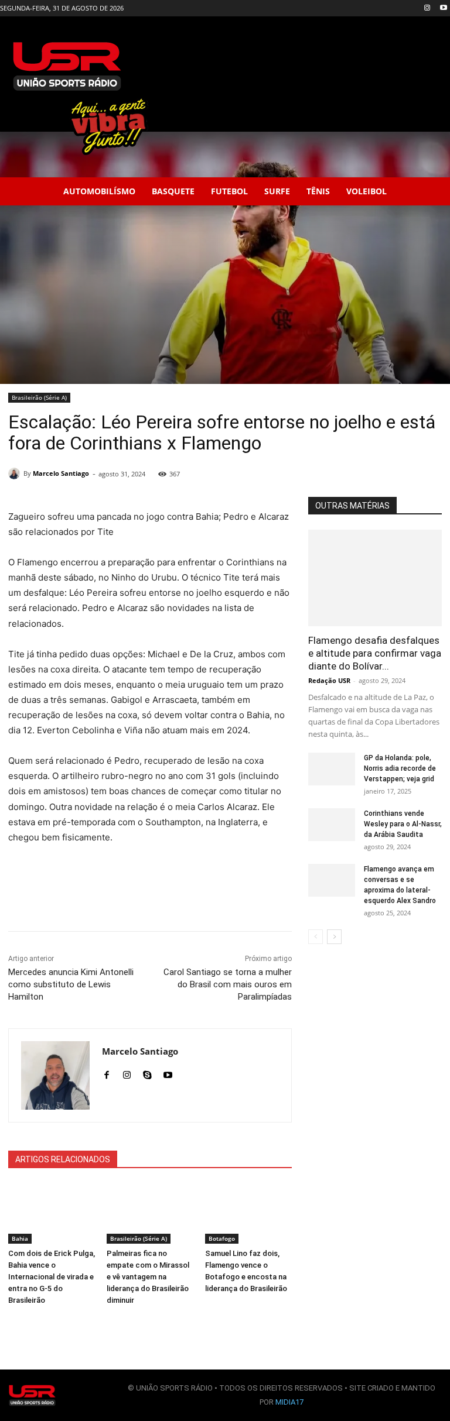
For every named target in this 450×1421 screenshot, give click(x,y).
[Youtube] (443, 8)
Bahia (20, 1238)
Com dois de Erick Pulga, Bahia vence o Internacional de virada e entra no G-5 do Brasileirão (51, 1277)
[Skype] (147, 1072)
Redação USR (329, 680)
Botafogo (222, 1238)
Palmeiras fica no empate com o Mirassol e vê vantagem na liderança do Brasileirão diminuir (148, 1277)
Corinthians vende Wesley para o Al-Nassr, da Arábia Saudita (403, 824)
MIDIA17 (289, 1402)
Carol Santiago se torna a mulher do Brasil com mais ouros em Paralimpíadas (227, 984)
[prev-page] (315, 936)
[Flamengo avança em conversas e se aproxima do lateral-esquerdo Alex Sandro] (331, 880)
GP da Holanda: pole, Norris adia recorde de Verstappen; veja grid (400, 768)
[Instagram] (427, 8)
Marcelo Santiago (61, 473)
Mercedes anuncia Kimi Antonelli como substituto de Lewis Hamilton (71, 984)
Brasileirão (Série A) (39, 397)
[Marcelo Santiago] (15, 473)
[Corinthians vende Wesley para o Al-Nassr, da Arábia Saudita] (331, 824)
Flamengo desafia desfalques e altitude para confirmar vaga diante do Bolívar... (374, 653)
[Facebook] (106, 1072)
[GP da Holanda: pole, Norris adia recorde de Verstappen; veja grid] (331, 768)
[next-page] (334, 936)
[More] (260, 902)
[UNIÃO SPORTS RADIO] (32, 1395)
